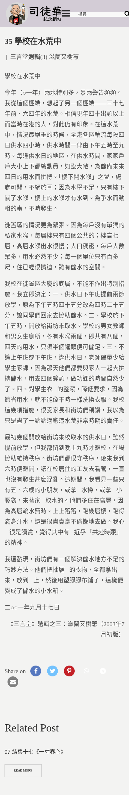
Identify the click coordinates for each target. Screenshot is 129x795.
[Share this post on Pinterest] (69, 671)
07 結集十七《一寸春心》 (35, 751)
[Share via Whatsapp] (86, 671)
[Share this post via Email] (13, 681)
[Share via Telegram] (103, 671)
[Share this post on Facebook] (35, 671)
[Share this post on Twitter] (52, 671)
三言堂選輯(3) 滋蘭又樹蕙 (44, 57)
